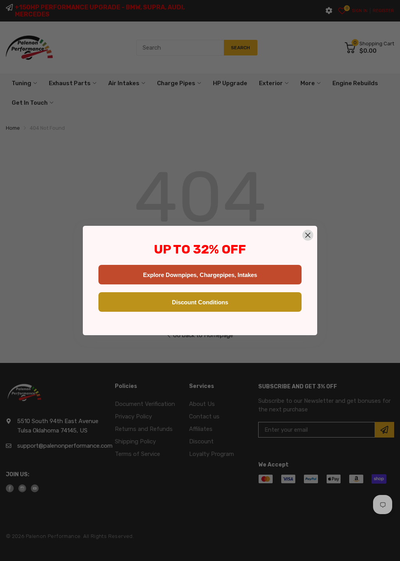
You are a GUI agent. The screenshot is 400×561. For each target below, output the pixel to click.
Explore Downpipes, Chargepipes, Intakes (200, 275)
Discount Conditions (200, 302)
